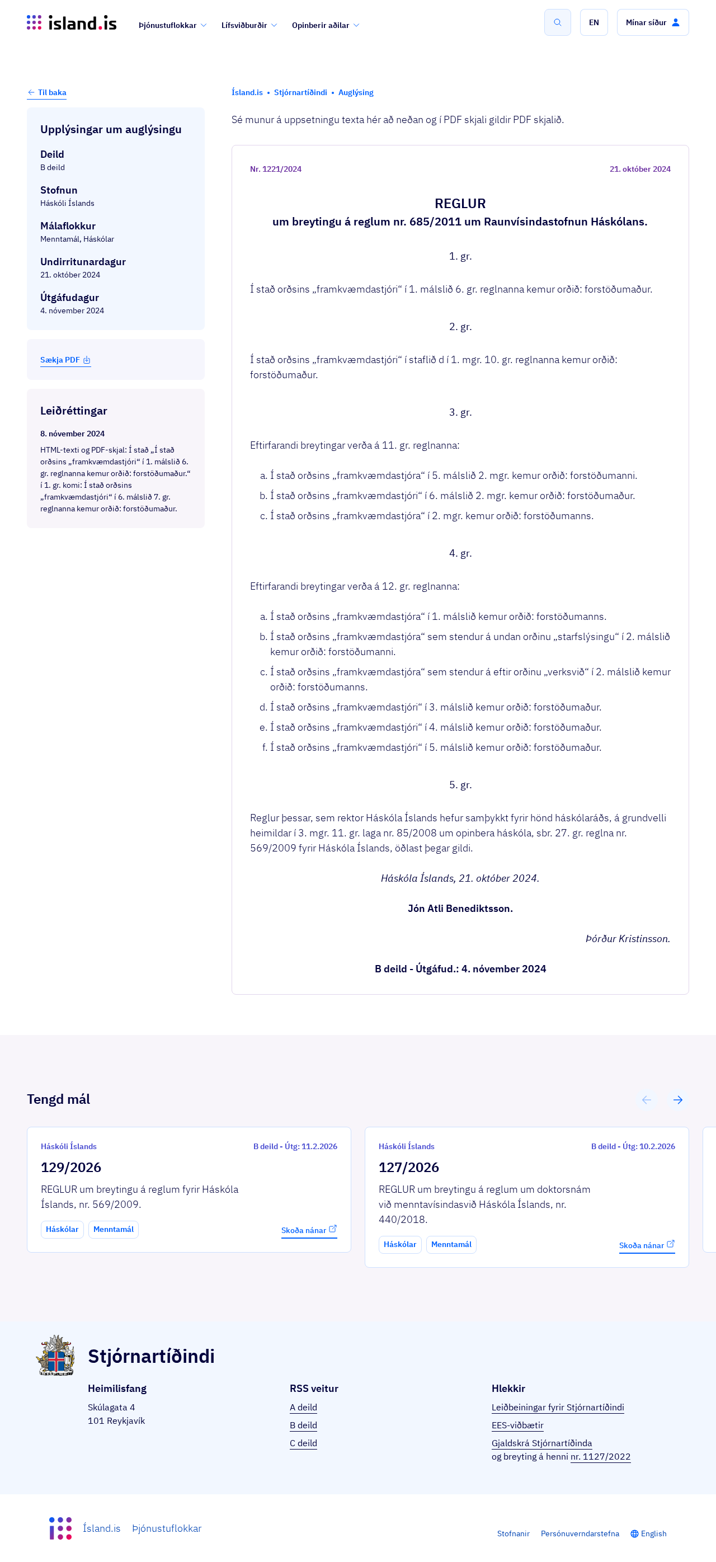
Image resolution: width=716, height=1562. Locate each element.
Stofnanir (513, 1533)
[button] (594, 22)
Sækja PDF (60, 360)
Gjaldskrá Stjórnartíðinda (542, 1442)
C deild (303, 1442)
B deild (303, 1425)
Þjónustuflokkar (168, 25)
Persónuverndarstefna (580, 1533)
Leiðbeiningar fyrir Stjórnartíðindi (558, 1407)
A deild (303, 1407)
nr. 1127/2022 (601, 1456)
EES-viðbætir (518, 1425)
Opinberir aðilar (321, 25)
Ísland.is (102, 1528)
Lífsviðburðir (244, 25)
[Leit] (557, 22)
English (654, 1533)
